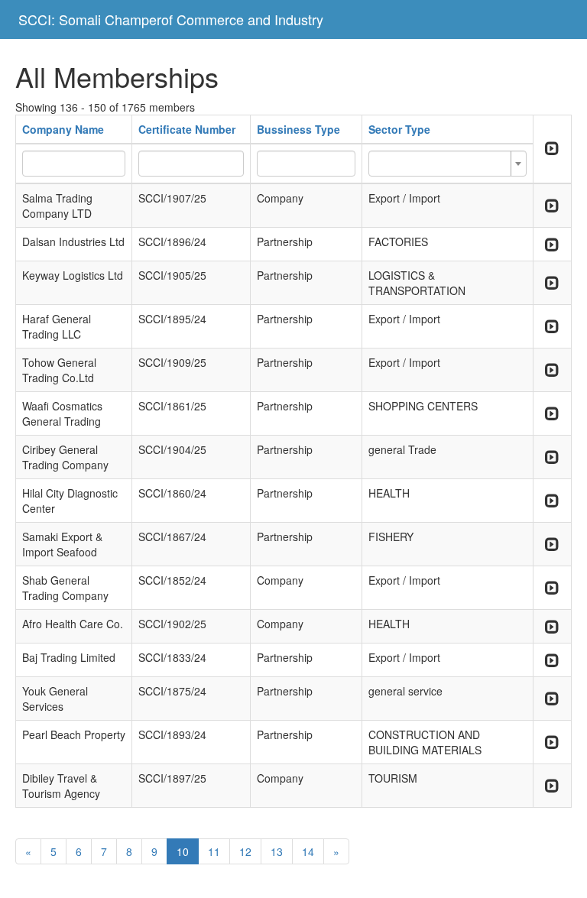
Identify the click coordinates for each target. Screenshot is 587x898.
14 (308, 851)
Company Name (63, 129)
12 (245, 851)
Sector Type (399, 129)
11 (214, 851)
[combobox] (447, 164)
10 (183, 851)
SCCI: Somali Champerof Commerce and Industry (170, 19)
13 (277, 851)
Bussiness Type (298, 129)
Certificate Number (186, 129)
